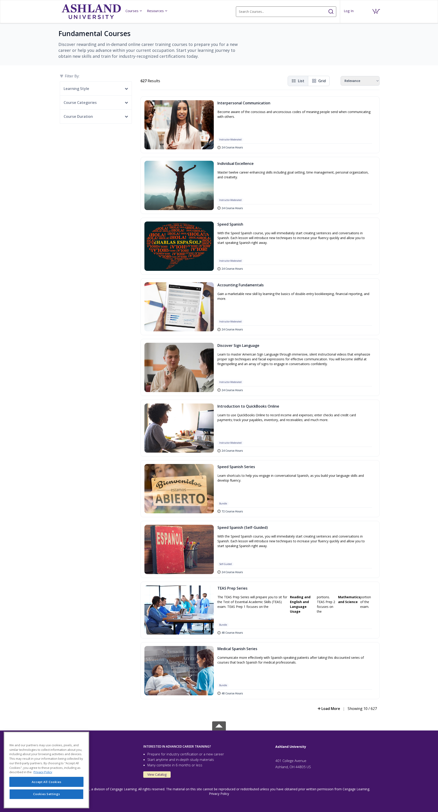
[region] (46, 770)
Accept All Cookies (46, 782)
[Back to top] (219, 725)
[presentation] (134, 10)
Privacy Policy (219, 793)
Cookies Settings (46, 794)
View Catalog (157, 774)
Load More (330, 708)
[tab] (100, 746)
